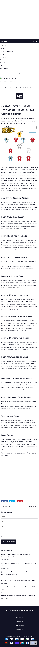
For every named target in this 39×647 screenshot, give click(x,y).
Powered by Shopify (28, 636)
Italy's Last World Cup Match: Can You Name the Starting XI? (19, 595)
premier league (30, 121)
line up (3, 121)
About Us (2, 63)
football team (22, 118)
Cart (36, 41)
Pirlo (22, 121)
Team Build (3, 48)
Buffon (13, 118)
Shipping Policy (19, 621)
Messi (17, 121)
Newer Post (32, 507)
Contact (2, 60)
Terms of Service (19, 625)
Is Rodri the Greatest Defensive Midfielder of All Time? (18, 580)
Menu (5, 41)
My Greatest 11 (19, 636)
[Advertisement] (19, 19)
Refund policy (19, 629)
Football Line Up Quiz (6, 51)
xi (24, 123)
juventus (31, 118)
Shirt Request (4, 68)
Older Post (6, 507)
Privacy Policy (19, 617)
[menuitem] (19, 48)
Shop (1, 65)
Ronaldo (3, 123)
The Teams (3, 57)
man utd (10, 121)
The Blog (2, 54)
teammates (19, 123)
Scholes (11, 123)
